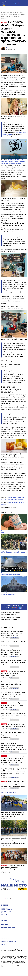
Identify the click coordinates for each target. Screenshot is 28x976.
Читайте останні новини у (14, 607)
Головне (10, 502)
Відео (2, 912)
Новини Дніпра (7, 13)
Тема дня (20, 499)
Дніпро (16, 502)
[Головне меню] (25, 3)
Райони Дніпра (5, 914)
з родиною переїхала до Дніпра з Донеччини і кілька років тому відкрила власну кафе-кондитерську (13, 161)
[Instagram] (13, 3)
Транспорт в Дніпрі (6, 911)
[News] (15, 3)
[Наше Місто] (3, 3)
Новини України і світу (7, 909)
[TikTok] (18, 3)
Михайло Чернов (11, 48)
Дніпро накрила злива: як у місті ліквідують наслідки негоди (11, 618)
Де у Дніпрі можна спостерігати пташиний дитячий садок (11, 613)
